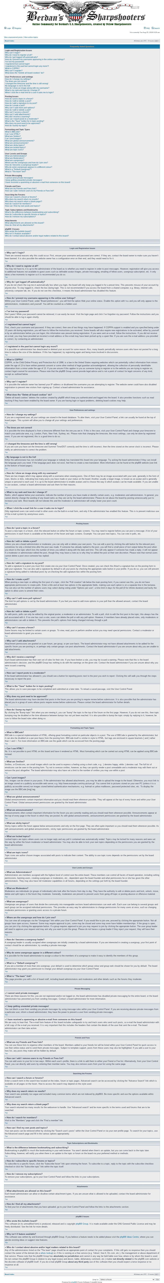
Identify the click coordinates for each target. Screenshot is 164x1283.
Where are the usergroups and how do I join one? (26, 163)
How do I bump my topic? (16, 125)
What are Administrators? (16, 156)
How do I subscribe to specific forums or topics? (25, 214)
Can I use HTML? (12, 134)
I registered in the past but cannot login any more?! (27, 66)
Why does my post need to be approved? (23, 123)
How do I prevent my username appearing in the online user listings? (35, 59)
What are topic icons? (14, 150)
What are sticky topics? (15, 145)
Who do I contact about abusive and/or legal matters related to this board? (37, 236)
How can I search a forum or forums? (21, 197)
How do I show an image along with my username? (27, 88)
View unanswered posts (13, 37)
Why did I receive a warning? (17, 117)
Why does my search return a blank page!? (23, 201)
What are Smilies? (13, 136)
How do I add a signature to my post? (21, 103)
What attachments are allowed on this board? (24, 223)
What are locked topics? (15, 147)
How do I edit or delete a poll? (18, 110)
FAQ (148, 28)
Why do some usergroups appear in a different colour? (28, 167)
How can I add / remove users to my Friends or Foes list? (29, 191)
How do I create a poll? (15, 105)
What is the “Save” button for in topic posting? (24, 121)
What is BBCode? (12, 132)
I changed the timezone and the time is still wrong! (26, 83)
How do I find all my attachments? (19, 225)
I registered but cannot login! (17, 64)
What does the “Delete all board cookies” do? (24, 73)
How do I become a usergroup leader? (21, 165)
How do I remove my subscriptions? (20, 217)
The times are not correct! (16, 81)
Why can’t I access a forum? (17, 112)
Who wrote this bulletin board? (18, 231)
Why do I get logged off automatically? (21, 57)
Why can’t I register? (14, 71)
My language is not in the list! (17, 86)
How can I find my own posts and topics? (22, 206)
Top (6, 261)
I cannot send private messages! (19, 178)
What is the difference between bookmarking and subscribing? (32, 212)
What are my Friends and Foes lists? (21, 188)
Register (17, 28)
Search (157, 28)
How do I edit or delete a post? (18, 101)
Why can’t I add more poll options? (20, 108)
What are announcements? (17, 143)
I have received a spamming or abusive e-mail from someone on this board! (37, 182)
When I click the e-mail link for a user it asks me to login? (29, 92)
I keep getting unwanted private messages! (23, 180)
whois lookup (47, 1253)
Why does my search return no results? (22, 199)
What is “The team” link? (15, 171)
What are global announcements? (19, 141)
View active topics (31, 37)
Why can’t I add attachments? (17, 114)
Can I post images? (13, 138)
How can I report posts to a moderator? (22, 119)
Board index (9, 41)
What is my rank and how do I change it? (22, 90)
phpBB (73, 1282)
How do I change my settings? (18, 79)
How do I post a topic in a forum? (19, 99)
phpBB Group (82, 1224)
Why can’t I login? (12, 53)
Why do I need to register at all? (18, 55)
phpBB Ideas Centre (129, 1237)
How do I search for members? (18, 204)
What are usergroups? (14, 160)
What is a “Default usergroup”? (18, 169)
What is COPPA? (12, 68)
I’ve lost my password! (14, 62)
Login (8, 28)
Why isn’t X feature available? (18, 233)
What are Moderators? (14, 158)
